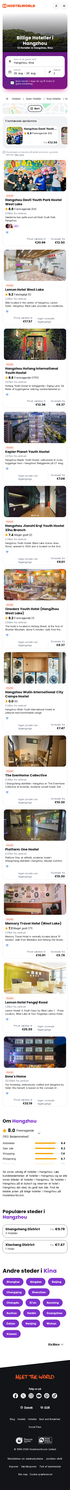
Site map (23, 1474)
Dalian (11, 1323)
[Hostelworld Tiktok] (54, 1395)
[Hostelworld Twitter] (23, 1395)
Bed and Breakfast (49, 1419)
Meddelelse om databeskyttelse (25, 1458)
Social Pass (35, 1427)
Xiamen (12, 1334)
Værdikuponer (29, 1466)
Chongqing (14, 1292)
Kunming (53, 1302)
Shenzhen (39, 1292)
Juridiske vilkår (54, 1458)
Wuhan (51, 1323)
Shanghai (13, 1281)
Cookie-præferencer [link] (41, 1474)
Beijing (56, 1281)
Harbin (31, 1313)
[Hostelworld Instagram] (31, 1395)
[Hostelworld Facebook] (15, 1395)
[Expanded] (7, 99)
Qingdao (36, 1281)
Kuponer (14, 1466)
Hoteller (32, 1419)
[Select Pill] (56, 6)
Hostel (10, 196)
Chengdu (13, 1302)
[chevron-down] (39, 1133)
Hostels (22, 1419)
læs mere (19, 154)
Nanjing (31, 1323)
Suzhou (12, 1313)
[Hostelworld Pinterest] (46, 1395)
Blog (12, 1419)
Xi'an (32, 1302)
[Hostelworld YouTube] (39, 1395)
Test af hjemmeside (50, 1466)
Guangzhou (54, 1313)
